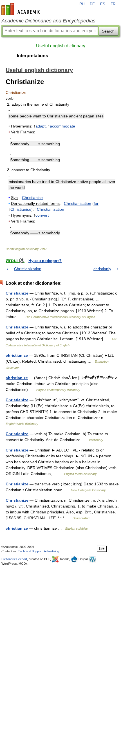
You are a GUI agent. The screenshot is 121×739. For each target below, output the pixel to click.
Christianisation (77, 203)
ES (102, 4)
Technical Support (30, 551)
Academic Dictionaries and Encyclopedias (48, 21)
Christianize (17, 293)
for (96, 203)
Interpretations (32, 55)
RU (81, 4)
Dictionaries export (14, 559)
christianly (102, 269)
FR (113, 4)
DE (92, 4)
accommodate (62, 126)
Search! (109, 31)
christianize (17, 355)
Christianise (32, 197)
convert (42, 215)
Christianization (50, 209)
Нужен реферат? (45, 260)
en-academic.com (21, 9)
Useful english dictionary (60, 45)
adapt (40, 126)
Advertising (51, 551)
